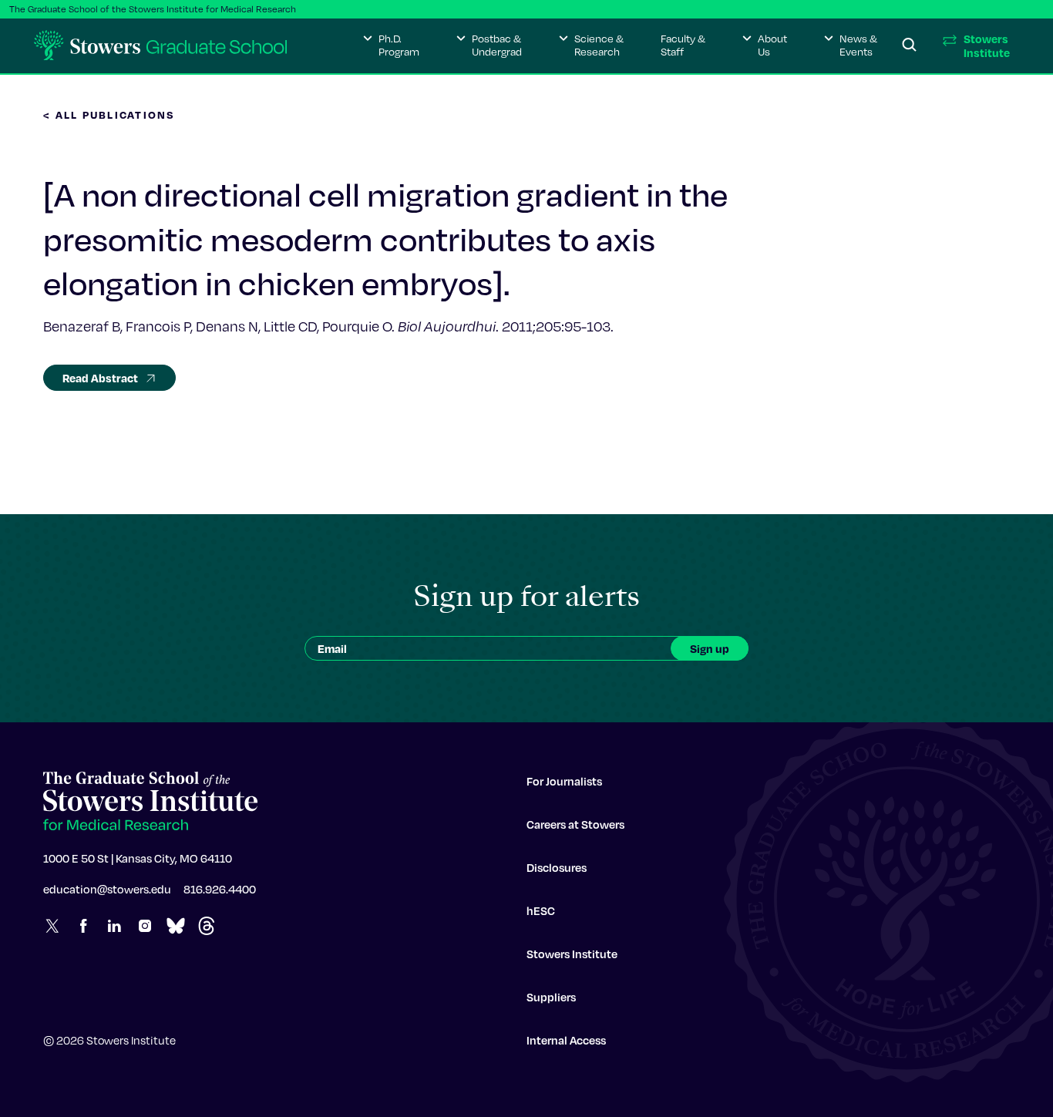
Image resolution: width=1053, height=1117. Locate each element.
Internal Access (566, 1040)
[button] (391, 45)
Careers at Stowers (575, 824)
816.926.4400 (219, 889)
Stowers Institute (571, 954)
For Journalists (564, 781)
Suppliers (551, 997)
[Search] (909, 45)
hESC (540, 910)
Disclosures (556, 867)
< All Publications (109, 114)
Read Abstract (100, 378)
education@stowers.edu (107, 889)
